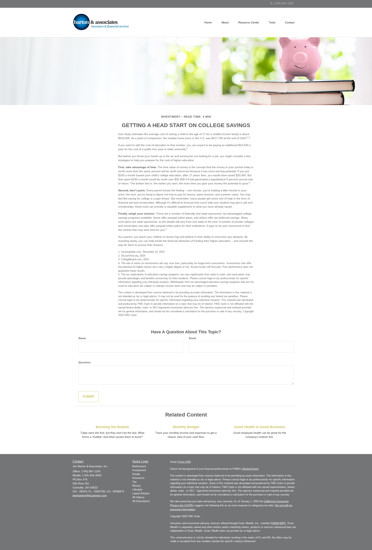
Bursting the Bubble (112, 427)
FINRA (275, 523)
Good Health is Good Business (259, 427)
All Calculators (141, 501)
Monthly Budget (186, 427)
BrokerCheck (250, 468)
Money (136, 485)
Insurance (138, 477)
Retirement (139, 466)
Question (84, 362)
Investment (139, 470)
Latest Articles (140, 493)
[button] (225, 22)
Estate (136, 474)
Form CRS (184, 461)
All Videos (138, 497)
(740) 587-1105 (284, 3)
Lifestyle (137, 489)
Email (192, 338)
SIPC (283, 523)
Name (82, 338)
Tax (134, 481)
